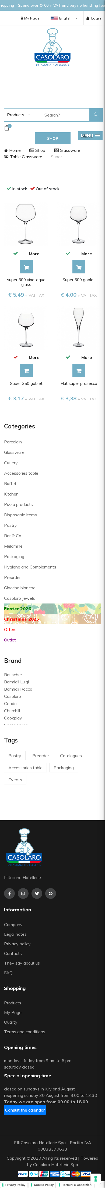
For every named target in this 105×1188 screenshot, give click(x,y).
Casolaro (12, 696)
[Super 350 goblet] (26, 327)
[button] (90, 135)
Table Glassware (25, 156)
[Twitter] (37, 893)
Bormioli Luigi (16, 681)
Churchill (12, 710)
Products (15, 114)
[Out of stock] (15, 357)
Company (13, 924)
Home (14, 150)
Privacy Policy (15, 1185)
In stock (19, 188)
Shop (39, 150)
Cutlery (11, 462)
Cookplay (13, 718)
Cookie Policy (44, 1185)
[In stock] (15, 253)
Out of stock (48, 188)
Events (15, 779)
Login (96, 18)
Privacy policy (17, 943)
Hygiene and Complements (30, 567)
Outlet (10, 640)
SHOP (52, 138)
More (34, 253)
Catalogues (71, 755)
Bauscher (13, 674)
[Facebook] (9, 893)
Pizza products (18, 504)
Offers (10, 629)
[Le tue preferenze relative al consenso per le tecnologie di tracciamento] (95, 1179)
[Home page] (52, 47)
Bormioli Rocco (18, 689)
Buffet (10, 483)
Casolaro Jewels (19, 598)
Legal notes (15, 934)
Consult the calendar (25, 1110)
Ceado (10, 703)
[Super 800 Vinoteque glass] (26, 223)
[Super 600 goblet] (79, 223)
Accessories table (21, 473)
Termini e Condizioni (77, 1185)
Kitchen (11, 494)
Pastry (10, 525)
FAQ (8, 972)
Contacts (13, 953)
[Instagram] (23, 893)
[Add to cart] (26, 266)
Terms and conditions (24, 1031)
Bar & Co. (13, 535)
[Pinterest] (50, 893)
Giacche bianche (20, 587)
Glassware (69, 150)
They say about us (22, 963)
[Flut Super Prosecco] (79, 327)
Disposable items (20, 514)
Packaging (14, 556)
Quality (11, 1022)
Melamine (13, 546)
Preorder (12, 577)
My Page (31, 18)
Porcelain (13, 441)
